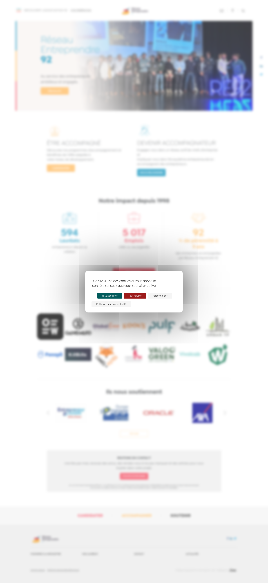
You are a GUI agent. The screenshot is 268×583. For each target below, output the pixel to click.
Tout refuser (134, 295)
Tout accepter (109, 295)
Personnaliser (159, 295)
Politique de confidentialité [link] (111, 304)
